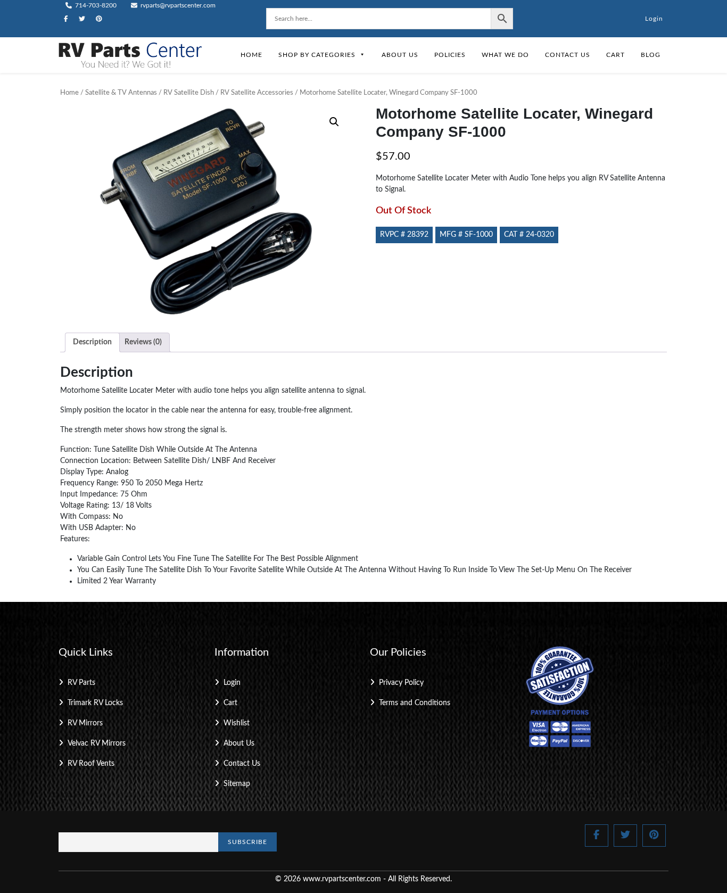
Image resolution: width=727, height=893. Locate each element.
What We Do (505, 55)
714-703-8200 (95, 5)
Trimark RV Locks (95, 703)
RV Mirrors (85, 723)
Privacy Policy (401, 683)
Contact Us (567, 55)
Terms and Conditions (414, 703)
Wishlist (237, 723)
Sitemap (237, 784)
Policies (450, 55)
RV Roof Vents (91, 763)
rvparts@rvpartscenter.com (177, 5)
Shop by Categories (317, 55)
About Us (400, 55)
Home (251, 55)
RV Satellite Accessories (256, 92)
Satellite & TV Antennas (121, 92)
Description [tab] (92, 342)
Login (654, 18)
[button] (334, 121)
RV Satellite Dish (188, 92)
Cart (615, 55)
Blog (650, 55)
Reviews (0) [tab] (143, 342)
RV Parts (81, 683)
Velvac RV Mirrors (97, 743)
